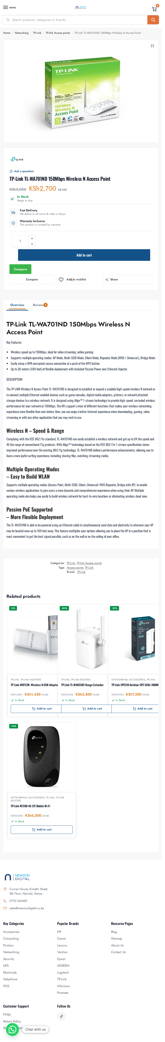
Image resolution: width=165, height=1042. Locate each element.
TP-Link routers (81, 679)
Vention (62, 952)
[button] (154, 9)
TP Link (89, 568)
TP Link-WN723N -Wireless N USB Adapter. (35, 685)
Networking (21, 33)
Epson (61, 959)
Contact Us (118, 952)
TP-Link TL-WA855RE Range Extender (82, 685)
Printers (8, 945)
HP (59, 931)
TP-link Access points (58, 33)
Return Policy (12, 1021)
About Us (117, 945)
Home (6, 33)
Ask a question (24, 171)
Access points (75, 568)
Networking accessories (128, 679)
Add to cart (84, 255)
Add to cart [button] (44, 709)
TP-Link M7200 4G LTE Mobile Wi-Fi (30, 806)
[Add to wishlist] (67, 609)
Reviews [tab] (39, 305)
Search (153, 19)
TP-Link (37, 33)
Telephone (10, 979)
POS (6, 986)
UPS (6, 965)
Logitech (63, 972)
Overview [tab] (17, 305)
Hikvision (63, 986)
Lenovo (62, 945)
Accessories (11, 931)
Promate (62, 992)
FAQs (7, 1014)
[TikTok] (61, 1016)
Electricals (10, 972)
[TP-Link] (17, 159)
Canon (61, 938)
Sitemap (116, 938)
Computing (11, 938)
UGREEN (63, 965)
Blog (114, 931)
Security (8, 959)
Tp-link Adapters (31, 679)
